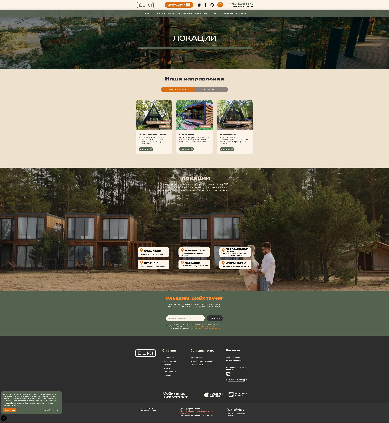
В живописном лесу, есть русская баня (195, 267)
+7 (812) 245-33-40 (233, 357)
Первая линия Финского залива (153, 267)
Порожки (192, 263)
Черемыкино (236, 263)
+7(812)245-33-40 (241, 3)
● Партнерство (197, 358)
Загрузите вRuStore (241, 394)
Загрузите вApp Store (216, 394)
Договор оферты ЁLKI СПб (190, 409)
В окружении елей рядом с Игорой (192, 254)
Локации (160, 13)
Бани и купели (201, 13)
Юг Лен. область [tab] (211, 89)
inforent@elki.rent (234, 360)
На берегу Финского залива (152, 254)
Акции (214, 13)
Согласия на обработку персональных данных (200, 327)
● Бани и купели (169, 361)
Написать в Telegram (235, 379)
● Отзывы (166, 375)
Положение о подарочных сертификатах (196, 415)
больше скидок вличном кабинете (176, 5)
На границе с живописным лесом (235, 266)
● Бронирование (169, 372)
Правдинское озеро (152, 134)
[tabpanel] (194, 131)
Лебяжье (151, 263)
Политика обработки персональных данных (236, 410)
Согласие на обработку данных (236, 415)
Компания (241, 13)
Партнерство (227, 13)
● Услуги (166, 368)
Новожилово (228, 134)
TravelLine (144, 48)
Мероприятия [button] (184, 13)
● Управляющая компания (202, 361)
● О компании (168, 357)
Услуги (171, 13)
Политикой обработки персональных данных (195, 329)
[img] (188, 4)
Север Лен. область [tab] (177, 89)
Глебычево (186, 134)
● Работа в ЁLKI (197, 365)
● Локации (167, 365)
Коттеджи (148, 13)
